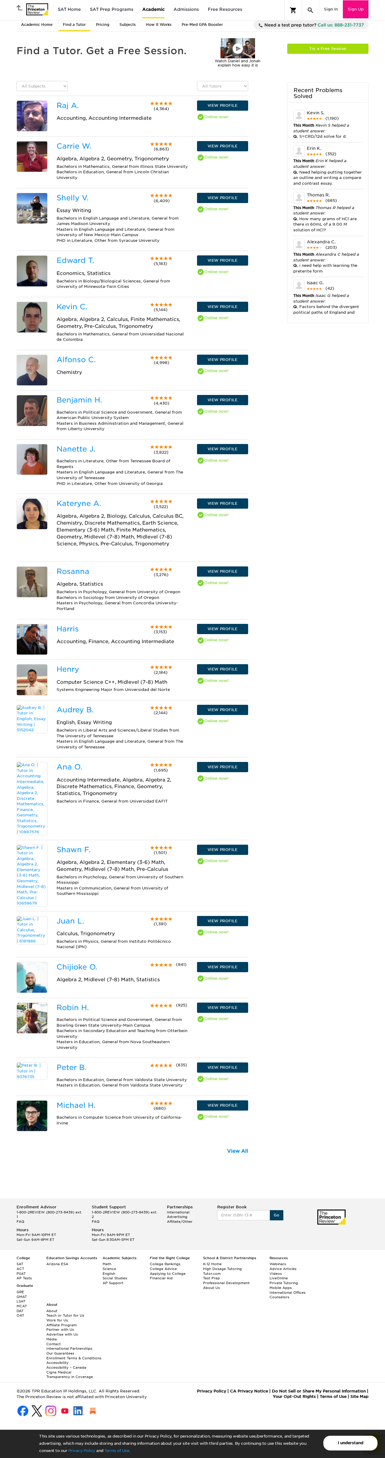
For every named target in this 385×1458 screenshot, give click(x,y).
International (178, 1212)
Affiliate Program (61, 1325)
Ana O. (69, 767)
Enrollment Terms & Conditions (73, 1358)
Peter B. (71, 1067)
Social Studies (115, 1278)
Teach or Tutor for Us (65, 1315)
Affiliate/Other (179, 1221)
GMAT (22, 1297)
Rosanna (73, 571)
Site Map (359, 1396)
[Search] (310, 10)
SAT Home (69, 9)
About (51, 1311)
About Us (211, 1288)
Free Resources (225, 9)
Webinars (278, 1264)
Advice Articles (283, 1269)
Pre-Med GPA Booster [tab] (202, 24)
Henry (68, 669)
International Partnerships (69, 1348)
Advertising (177, 1217)
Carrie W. (74, 146)
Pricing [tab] (102, 24)
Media (51, 1339)
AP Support (113, 1283)
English (109, 1274)
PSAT (21, 1274)
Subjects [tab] (127, 24)
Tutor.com (212, 1274)
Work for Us (57, 1320)
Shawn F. (74, 849)
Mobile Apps (281, 1288)
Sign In (331, 9)
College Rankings (165, 1264)
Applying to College (168, 1274)
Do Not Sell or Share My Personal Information (319, 1391)
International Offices (288, 1292)
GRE (20, 1292)
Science (109, 1269)
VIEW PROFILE (223, 105)
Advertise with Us (62, 1334)
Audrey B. (75, 709)
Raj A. (68, 105)
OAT (20, 1315)
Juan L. (70, 921)
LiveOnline (279, 1278)
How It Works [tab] (158, 24)
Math (107, 1264)
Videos (276, 1274)
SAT (20, 1264)
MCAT (22, 1306)
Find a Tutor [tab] (74, 24)
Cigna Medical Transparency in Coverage (69, 1374)
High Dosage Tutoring (222, 1269)
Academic (153, 9)
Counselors (279, 1297)
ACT (20, 1269)
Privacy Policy (81, 1450)
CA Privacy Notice (249, 1391)
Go (276, 1215)
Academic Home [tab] (37, 24)
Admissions (186, 9)
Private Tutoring (284, 1283)
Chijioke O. (77, 967)
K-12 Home (212, 1264)
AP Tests (24, 1278)
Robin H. (73, 1007)
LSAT (21, 1301)
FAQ (20, 1221)
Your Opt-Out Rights (294, 1396)
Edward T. (75, 260)
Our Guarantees (60, 1353)
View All (237, 1151)
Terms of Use (116, 1450)
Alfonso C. (76, 359)
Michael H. (76, 1105)
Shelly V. (72, 197)
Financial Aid (161, 1278)
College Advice (163, 1269)
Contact (53, 1344)
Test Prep (211, 1278)
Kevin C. (72, 306)
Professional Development (226, 1283)
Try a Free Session (327, 48)
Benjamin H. (79, 400)
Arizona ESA (57, 1264)
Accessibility (57, 1363)
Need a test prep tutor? (313, 25)
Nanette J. (76, 449)
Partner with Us (60, 1329)
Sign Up (356, 9)
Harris (68, 628)
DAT (20, 1311)
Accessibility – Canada (66, 1367)
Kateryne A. (79, 503)
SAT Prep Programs (111, 9)
